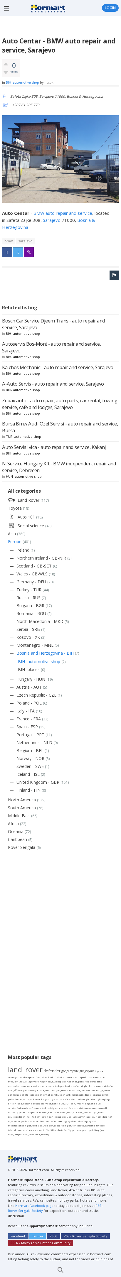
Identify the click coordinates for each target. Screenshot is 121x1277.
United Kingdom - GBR (37, 782)
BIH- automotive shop (22, 82)
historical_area (63, 1077)
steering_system (88, 1121)
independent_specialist (69, 1085)
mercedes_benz (17, 1085)
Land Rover (28, 500)
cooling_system (67, 1121)
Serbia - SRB (28, 629)
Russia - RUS (28, 597)
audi (99, 1103)
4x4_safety (48, 1107)
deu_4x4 (107, 1116)
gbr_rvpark (87, 1071)
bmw (8, 241)
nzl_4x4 (31, 1116)
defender (51, 1070)
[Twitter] (18, 252)
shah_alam (78, 1099)
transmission (48, 1121)
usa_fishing (24, 1103)
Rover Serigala (21, 847)
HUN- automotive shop (24, 476)
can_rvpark (77, 1103)
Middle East (19, 815)
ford (50, 1077)
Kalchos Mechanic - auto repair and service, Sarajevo (57, 367)
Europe (14, 541)
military (13, 1112)
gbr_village (26, 1081)
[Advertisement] (61, 26)
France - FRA (28, 719)
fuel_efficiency (16, 1090)
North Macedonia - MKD (39, 621)
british (12, 1103)
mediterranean (17, 1125)
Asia (12, 533)
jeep (87, 1081)
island (12, 1129)
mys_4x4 (13, 1081)
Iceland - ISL (28, 774)
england (90, 1103)
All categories (24, 491)
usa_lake (72, 1116)
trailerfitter (49, 1129)
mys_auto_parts (17, 1121)
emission (42, 1116)
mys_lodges (15, 1134)
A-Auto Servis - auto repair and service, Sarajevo (53, 383)
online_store (40, 1077)
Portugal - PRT (30, 734)
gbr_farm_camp (93, 1085)
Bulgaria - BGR (30, 605)
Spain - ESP (27, 726)
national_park (75, 1081)
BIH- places (29, 669)
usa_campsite (96, 1077)
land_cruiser (24, 1129)
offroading (96, 1081)
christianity (64, 1129)
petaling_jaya (97, 1129)
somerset (33, 1121)
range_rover (103, 1090)
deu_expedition (17, 1116)
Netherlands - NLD (34, 742)
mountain (77, 1094)
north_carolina (86, 1125)
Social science (31, 525)
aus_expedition (64, 1107)
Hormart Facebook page (33, 1205)
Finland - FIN (28, 790)
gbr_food (32, 1125)
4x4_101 (80, 1090)
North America (22, 800)
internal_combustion (52, 1094)
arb (68, 1094)
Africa (13, 823)
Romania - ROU (31, 613)
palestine (13, 1099)
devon (105, 1094)
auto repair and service (69, 213)
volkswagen (40, 1081)
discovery (30, 1090)
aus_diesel (84, 1112)
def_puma (35, 1107)
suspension (33, 1112)
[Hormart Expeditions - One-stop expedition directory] (48, 7)
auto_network (46, 1085)
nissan (34, 1094)
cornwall (102, 1107)
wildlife (90, 1090)
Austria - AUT (29, 687)
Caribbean (17, 839)
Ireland (22, 550)
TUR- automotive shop (23, 436)
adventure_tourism (90, 1116)
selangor (13, 1077)
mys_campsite (57, 1081)
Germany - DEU (31, 582)
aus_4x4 (32, 1085)
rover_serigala (68, 1112)
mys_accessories (60, 1099)
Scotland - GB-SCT (34, 566)
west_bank (52, 1103)
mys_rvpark (27, 1099)
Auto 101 (26, 517)
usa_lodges (42, 1099)
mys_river (98, 1112)
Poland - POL (29, 703)
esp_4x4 (78, 1107)
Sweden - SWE (30, 766)
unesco (100, 1125)
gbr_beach (62, 1090)
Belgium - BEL (29, 750)
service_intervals (18, 1107)
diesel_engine (93, 1094)
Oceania (15, 831)
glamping (104, 1099)
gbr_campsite (70, 1071)
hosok (48, 82)
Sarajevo (52, 220)
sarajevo (25, 241)
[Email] (29, 252)
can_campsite (57, 1116)
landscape (25, 1077)
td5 (43, 1103)
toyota (99, 1071)
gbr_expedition (57, 1125)
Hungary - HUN (30, 679)
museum (90, 1107)
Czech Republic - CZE (36, 695)
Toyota (15, 508)
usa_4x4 (43, 1125)
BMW (39, 213)
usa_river (28, 1134)
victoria (108, 1085)
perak (22, 1112)
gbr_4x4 (71, 1125)
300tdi (25, 1094)
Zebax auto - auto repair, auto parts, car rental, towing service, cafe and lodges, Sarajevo (59, 404)
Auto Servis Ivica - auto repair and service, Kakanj (54, 447)
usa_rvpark (80, 1077)
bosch (36, 1103)
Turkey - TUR (28, 589)
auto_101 (64, 1103)
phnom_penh (80, 1129)
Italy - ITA (25, 711)
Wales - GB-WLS (32, 574)
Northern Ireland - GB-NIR (41, 558)
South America (22, 807)
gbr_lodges (14, 1094)
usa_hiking (42, 1134)
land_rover (25, 1069)
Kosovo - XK (28, 637)
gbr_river (91, 1099)
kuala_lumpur (46, 1090)
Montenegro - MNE (34, 645)
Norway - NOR (30, 758)
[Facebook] (7, 252)
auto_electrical (50, 1112)
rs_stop (37, 1129)
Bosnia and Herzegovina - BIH (45, 653)
